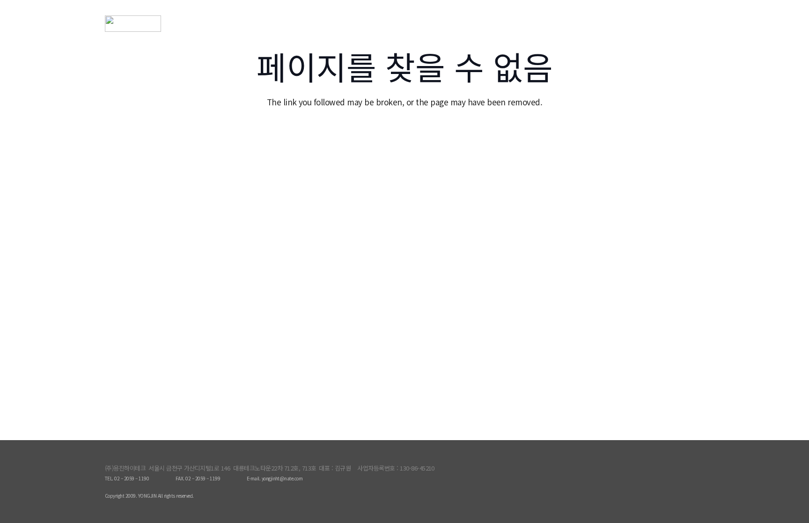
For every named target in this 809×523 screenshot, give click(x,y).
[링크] (162, 23)
